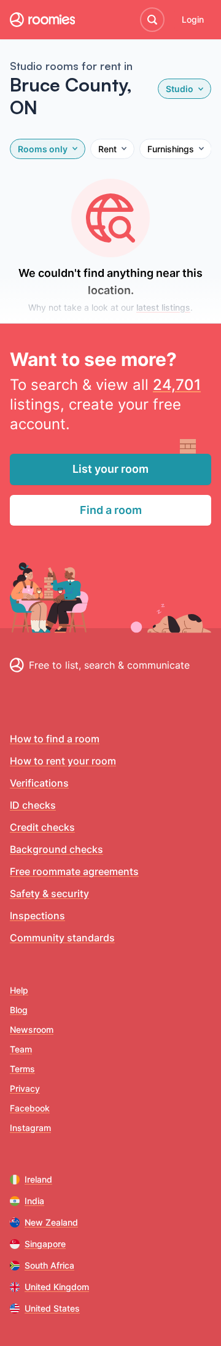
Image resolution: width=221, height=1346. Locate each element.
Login (193, 19)
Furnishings (170, 149)
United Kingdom (57, 1287)
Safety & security (49, 893)
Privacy (25, 1088)
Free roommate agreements (74, 871)
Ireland (38, 1179)
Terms (22, 1069)
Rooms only (43, 149)
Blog (19, 1010)
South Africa (49, 1265)
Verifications (39, 783)
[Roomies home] (42, 19)
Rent (107, 149)
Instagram (30, 1127)
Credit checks (42, 827)
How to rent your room (63, 761)
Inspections (37, 915)
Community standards (62, 938)
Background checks (56, 849)
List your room (110, 468)
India (34, 1201)
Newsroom (31, 1029)
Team (21, 1049)
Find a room (111, 510)
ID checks (33, 805)
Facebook (30, 1108)
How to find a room (54, 739)
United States (52, 1308)
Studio (179, 89)
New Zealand (51, 1222)
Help (19, 990)
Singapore (45, 1244)
